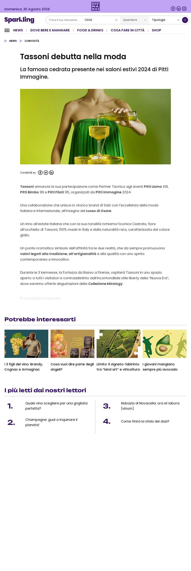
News (18, 30)
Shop (156, 30)
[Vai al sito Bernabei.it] (95, 6)
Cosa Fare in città (127, 30)
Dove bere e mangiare (50, 30)
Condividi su (28, 172)
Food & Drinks (90, 30)
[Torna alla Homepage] (20, 20)
